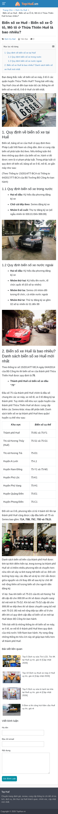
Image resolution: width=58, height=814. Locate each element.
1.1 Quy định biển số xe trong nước (24, 57)
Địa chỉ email (8, 739)
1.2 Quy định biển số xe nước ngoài (25, 61)
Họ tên (5, 727)
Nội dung (6, 750)
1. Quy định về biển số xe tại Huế (20, 53)
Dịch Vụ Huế (10, 39)
